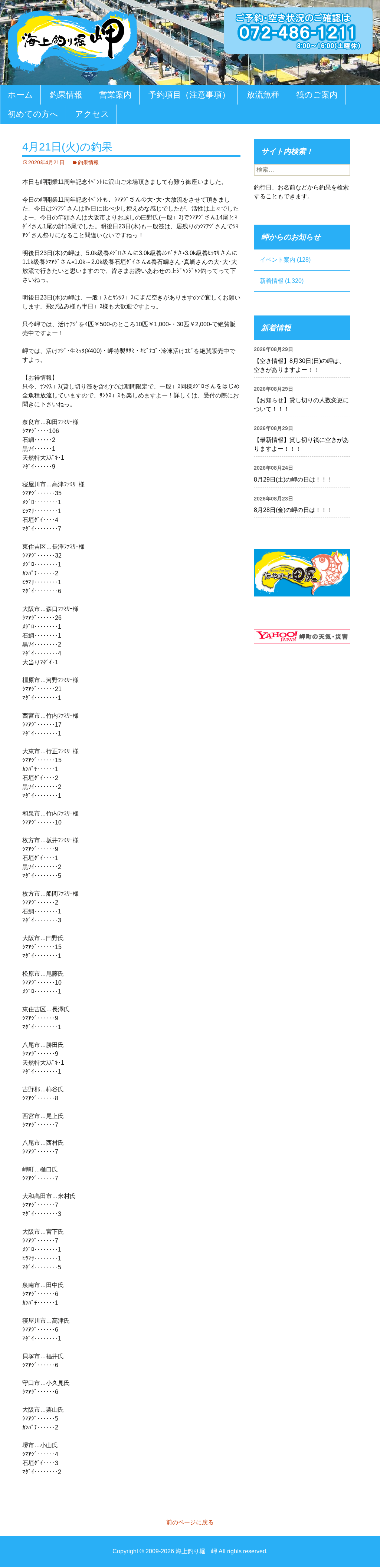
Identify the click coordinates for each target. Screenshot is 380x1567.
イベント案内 (277, 260)
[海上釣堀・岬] (72, 39)
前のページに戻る (190, 1522)
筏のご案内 (317, 94)
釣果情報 (66, 94)
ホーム (20, 94)
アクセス (92, 114)
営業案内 (115, 94)
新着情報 (272, 281)
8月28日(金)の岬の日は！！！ (293, 510)
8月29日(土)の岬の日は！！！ (293, 479)
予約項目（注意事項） (189, 94)
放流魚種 (263, 94)
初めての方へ (33, 114)
